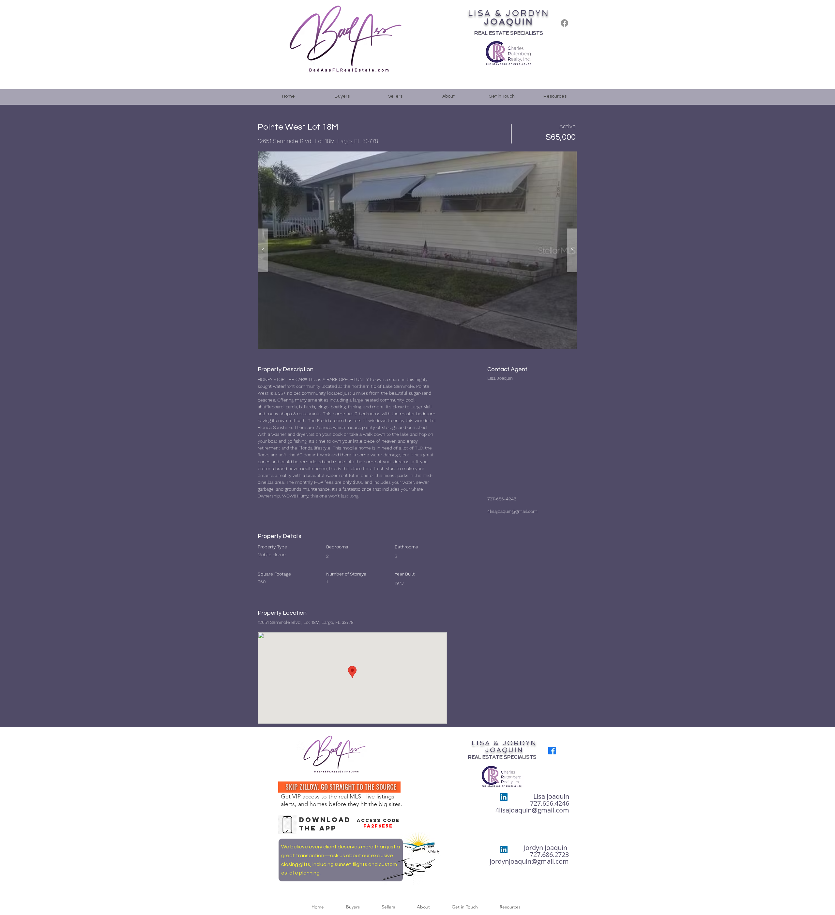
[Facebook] (564, 23)
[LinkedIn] (504, 797)
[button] (417, 250)
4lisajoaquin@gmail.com (512, 511)
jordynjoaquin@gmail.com (529, 861)
